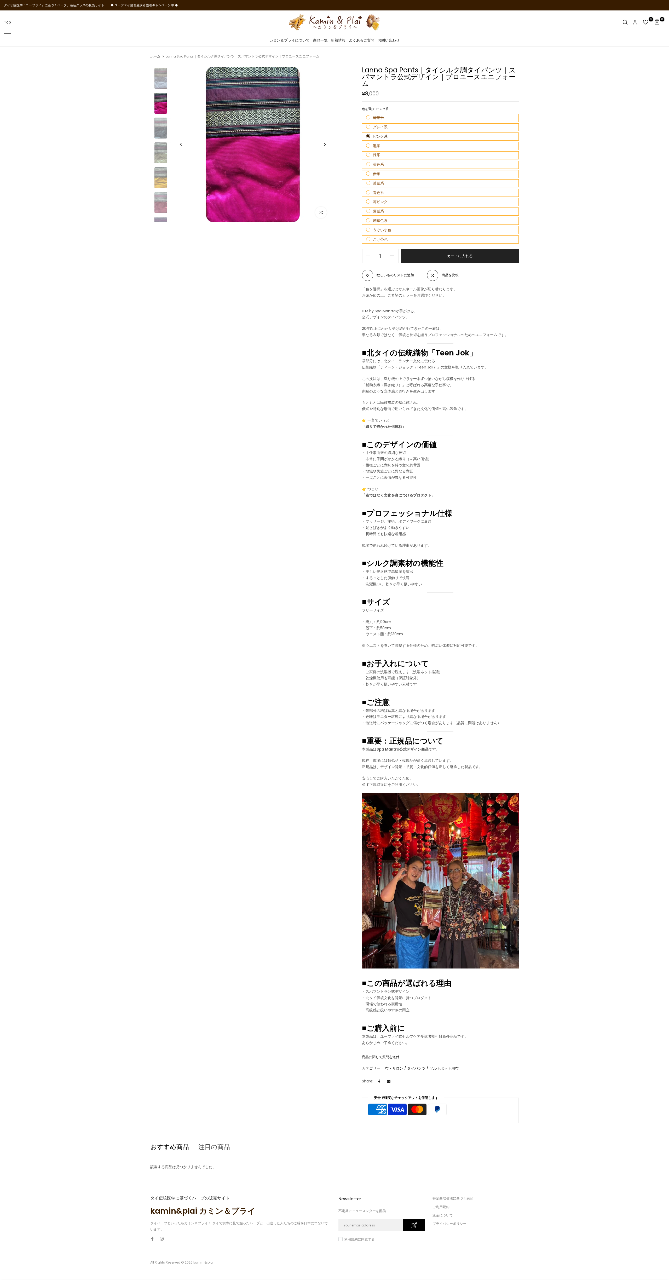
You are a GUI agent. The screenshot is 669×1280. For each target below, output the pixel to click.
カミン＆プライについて (289, 40)
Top (7, 22)
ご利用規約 (440, 1206)
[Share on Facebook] (379, 1081)
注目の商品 (214, 1147)
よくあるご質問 (361, 40)
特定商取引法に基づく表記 (452, 1198)
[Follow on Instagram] (162, 1239)
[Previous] (185, 144)
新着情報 (338, 40)
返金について (442, 1215)
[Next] (321, 144)
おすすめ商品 (169, 1147)
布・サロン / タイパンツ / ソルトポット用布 (422, 1068)
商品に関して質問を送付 (380, 1056)
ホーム (155, 56)
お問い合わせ (389, 40)
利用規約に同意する (359, 1239)
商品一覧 (320, 40)
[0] (646, 22)
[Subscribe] (414, 1225)
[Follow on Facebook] (152, 1239)
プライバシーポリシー (449, 1223)
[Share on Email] (389, 1081)
